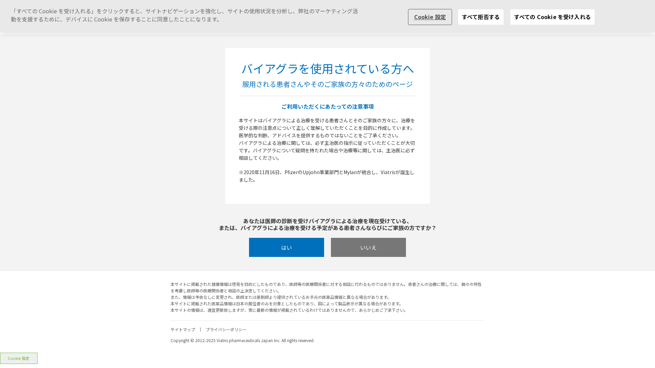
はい (286, 247)
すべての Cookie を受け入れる (552, 17)
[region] (327, 16)
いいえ (368, 247)
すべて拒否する (481, 17)
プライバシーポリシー (226, 329)
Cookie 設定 (18, 358)
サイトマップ (183, 329)
